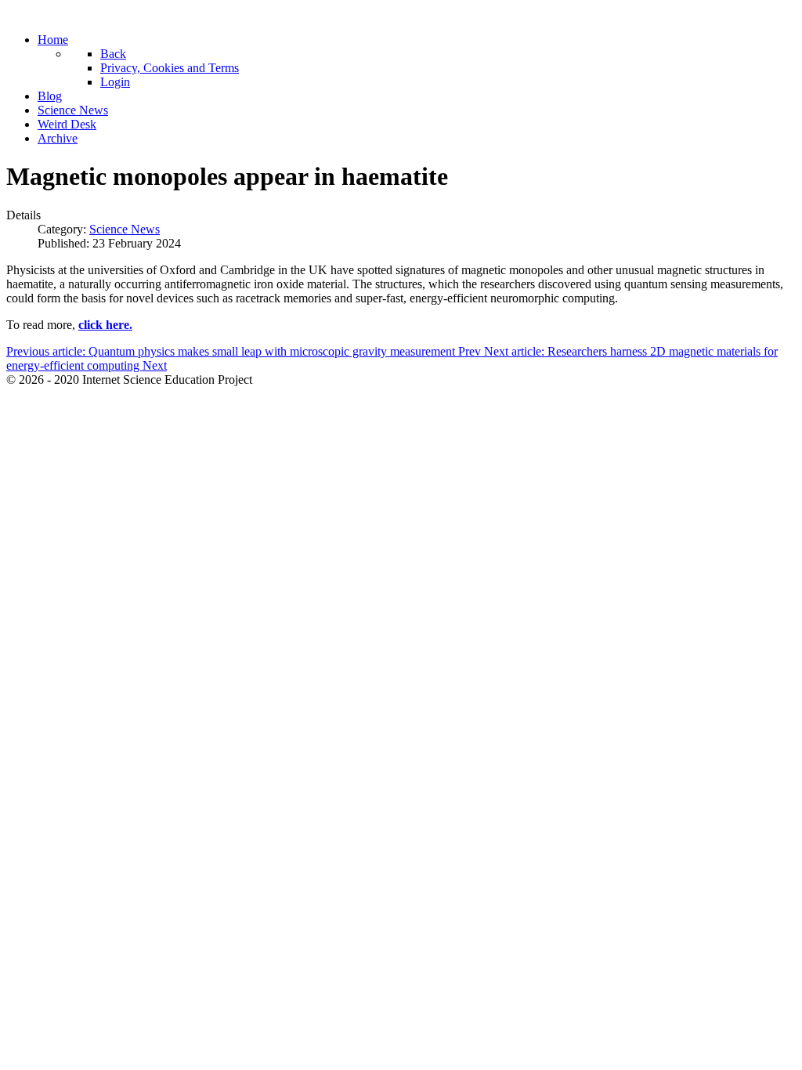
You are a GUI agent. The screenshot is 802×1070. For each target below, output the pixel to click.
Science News (124, 229)
